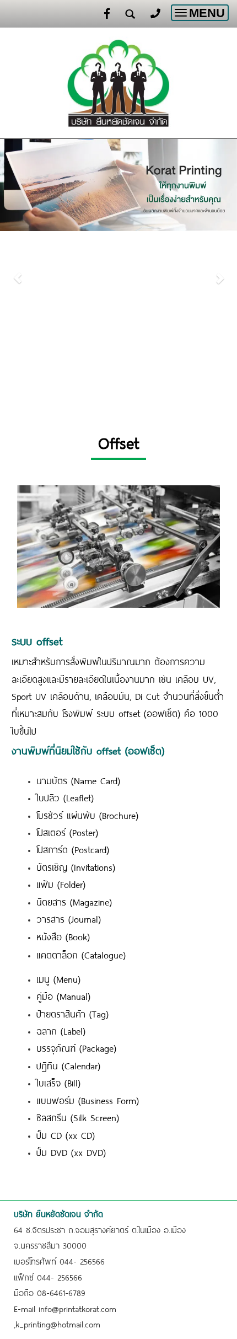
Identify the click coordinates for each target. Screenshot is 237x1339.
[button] (18, 272)
